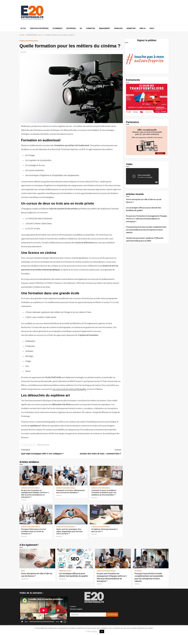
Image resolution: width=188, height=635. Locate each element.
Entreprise (71, 28)
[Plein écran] (65, 622)
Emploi (142, 28)
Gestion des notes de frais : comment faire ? (100, 452)
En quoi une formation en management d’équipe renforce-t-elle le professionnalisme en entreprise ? (35, 475)
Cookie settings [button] (91, 631)
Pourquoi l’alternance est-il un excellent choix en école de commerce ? (35, 514)
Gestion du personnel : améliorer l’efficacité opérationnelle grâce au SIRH (144, 239)
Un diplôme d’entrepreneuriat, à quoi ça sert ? (106, 514)
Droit (152, 28)
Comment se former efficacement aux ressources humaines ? (71, 475)
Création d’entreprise (39, 28)
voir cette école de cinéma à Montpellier (69, 389)
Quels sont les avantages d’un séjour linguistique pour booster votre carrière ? (71, 514)
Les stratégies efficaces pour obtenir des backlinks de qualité (143, 209)
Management (104, 28)
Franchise (118, 28)
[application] (43, 610)
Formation (90, 28)
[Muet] (61, 622)
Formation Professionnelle (28, 40)
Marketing (131, 28)
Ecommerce (57, 28)
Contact (73, 606)
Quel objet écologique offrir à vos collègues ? (42, 452)
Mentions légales (76, 609)
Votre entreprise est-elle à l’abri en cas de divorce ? (143, 200)
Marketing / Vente (65, 570)
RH (81, 28)
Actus (23, 28)
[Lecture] (22, 622)
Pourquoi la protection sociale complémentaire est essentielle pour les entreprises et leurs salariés (146, 230)
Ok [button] (102, 631)
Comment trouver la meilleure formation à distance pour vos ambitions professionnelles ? (106, 475)
